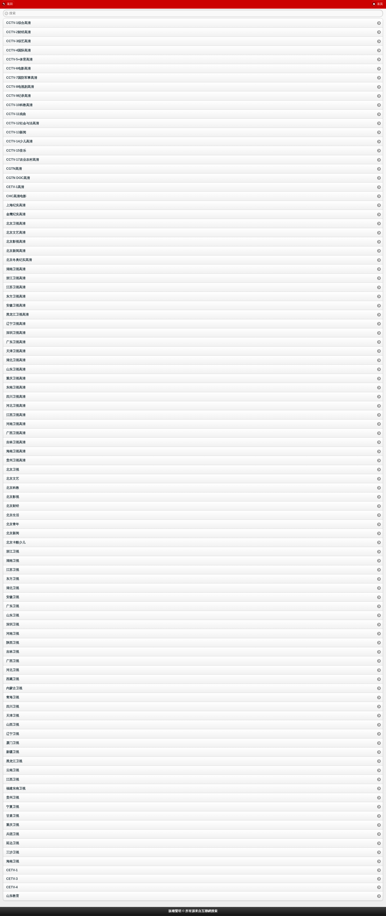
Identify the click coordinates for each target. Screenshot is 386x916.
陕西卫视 (12, 642)
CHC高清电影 (16, 196)
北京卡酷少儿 (16, 542)
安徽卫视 (12, 597)
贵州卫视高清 (16, 460)
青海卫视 (12, 697)
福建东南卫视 (16, 788)
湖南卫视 (12, 560)
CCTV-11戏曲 (16, 114)
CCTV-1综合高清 (18, 23)
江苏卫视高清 (16, 287)
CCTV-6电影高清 (18, 68)
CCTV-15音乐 (16, 150)
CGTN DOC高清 (18, 178)
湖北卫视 (12, 588)
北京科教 (12, 487)
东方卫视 (12, 578)
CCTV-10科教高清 (19, 105)
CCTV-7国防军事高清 (21, 77)
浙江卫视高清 (16, 278)
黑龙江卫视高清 (17, 314)
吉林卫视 (12, 651)
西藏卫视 (12, 679)
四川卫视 (12, 706)
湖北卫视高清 (16, 360)
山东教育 (12, 896)
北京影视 (12, 496)
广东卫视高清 (16, 342)
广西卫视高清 (16, 433)
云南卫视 (12, 770)
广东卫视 (12, 606)
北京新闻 (12, 533)
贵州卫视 (12, 797)
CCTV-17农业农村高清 (22, 159)
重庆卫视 (12, 824)
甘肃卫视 (12, 815)
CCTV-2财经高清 (18, 32)
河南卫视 (12, 633)
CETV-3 (12, 878)
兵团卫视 (12, 834)
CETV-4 (12, 887)
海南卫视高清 (16, 451)
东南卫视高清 (16, 387)
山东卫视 (12, 615)
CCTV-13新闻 (16, 132)
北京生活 (12, 515)
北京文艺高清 (16, 232)
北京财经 (12, 506)
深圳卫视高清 (16, 332)
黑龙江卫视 (14, 761)
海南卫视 (12, 861)
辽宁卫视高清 (16, 323)
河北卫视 (12, 670)
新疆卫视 (12, 752)
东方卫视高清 (16, 296)
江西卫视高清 (16, 415)
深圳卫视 (12, 624)
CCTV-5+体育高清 (19, 59)
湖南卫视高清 (16, 269)
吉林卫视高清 (16, 442)
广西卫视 (12, 661)
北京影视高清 (16, 241)
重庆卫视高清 (16, 378)
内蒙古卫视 (14, 688)
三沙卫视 (12, 852)
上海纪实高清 (16, 205)
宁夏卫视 (12, 806)
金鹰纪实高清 (16, 214)
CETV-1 (12, 870)
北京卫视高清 (16, 223)
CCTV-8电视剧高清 (20, 86)
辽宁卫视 (12, 733)
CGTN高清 (14, 168)
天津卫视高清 (16, 351)
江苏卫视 (12, 569)
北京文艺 (12, 478)
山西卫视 (12, 724)
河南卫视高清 (16, 424)
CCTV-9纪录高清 (18, 95)
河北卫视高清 (16, 405)
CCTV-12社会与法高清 (22, 123)
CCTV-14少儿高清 (19, 141)
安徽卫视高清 (16, 305)
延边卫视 (12, 843)
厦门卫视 (12, 742)
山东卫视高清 (16, 369)
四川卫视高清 (16, 396)
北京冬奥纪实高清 (19, 259)
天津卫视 (12, 715)
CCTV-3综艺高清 (18, 41)
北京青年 (12, 524)
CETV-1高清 (15, 187)
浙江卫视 (12, 551)
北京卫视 (12, 469)
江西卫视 (12, 779)
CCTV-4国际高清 (18, 50)
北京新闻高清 (16, 250)
